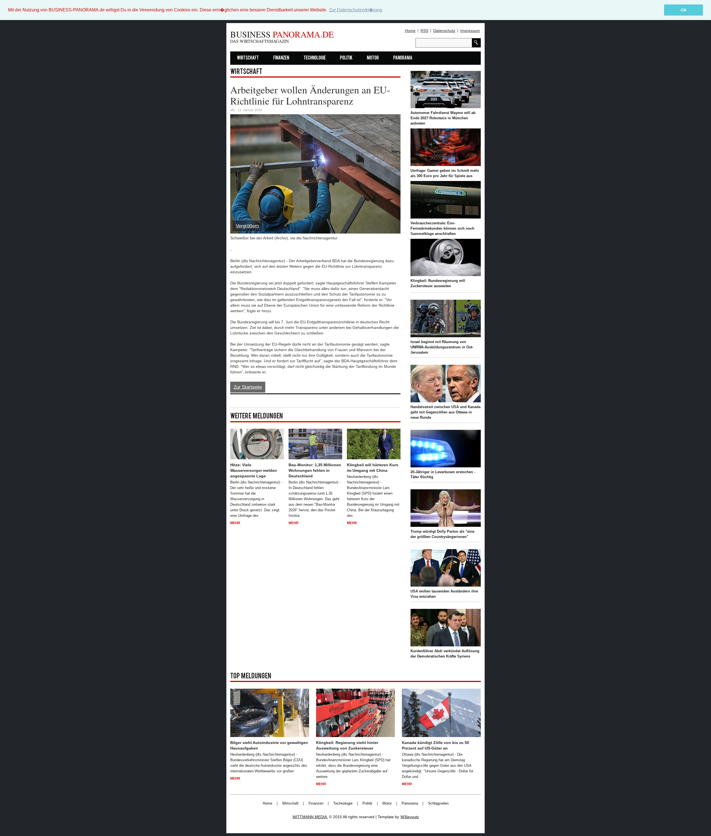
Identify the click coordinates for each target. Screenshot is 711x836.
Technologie (315, 58)
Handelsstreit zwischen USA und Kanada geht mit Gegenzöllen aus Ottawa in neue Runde (445, 412)
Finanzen (281, 58)
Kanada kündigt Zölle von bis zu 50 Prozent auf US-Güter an (435, 745)
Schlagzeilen (438, 803)
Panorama (402, 58)
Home (410, 30)
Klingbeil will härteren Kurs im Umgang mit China (372, 468)
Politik (346, 58)
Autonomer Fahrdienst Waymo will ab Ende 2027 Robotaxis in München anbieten (442, 118)
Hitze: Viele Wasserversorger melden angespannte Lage (253, 470)
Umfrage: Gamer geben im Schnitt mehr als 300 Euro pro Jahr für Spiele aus (444, 173)
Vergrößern (247, 226)
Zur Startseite (248, 387)
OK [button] (684, 10)
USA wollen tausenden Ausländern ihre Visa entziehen (444, 594)
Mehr (235, 523)
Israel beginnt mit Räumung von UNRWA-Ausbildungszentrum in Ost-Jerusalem (441, 347)
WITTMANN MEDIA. (310, 817)
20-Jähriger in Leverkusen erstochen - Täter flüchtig (442, 474)
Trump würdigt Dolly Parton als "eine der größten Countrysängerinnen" (442, 534)
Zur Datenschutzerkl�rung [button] (355, 10)
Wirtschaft (248, 58)
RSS (424, 30)
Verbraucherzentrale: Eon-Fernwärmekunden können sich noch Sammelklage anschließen (442, 228)
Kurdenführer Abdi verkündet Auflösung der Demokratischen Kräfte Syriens (444, 653)
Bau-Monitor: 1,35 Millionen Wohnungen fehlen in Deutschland (315, 470)
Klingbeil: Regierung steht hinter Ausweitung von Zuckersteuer (347, 745)
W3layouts (409, 817)
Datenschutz (444, 30)
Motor (373, 58)
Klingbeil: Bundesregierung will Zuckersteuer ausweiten (437, 283)
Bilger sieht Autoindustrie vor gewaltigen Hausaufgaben (269, 745)
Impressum (470, 30)
